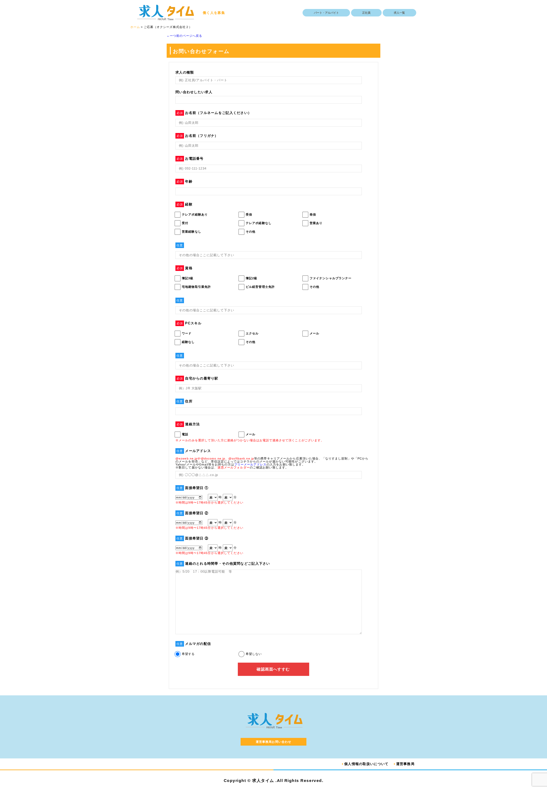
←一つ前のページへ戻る (184, 35)
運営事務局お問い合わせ (273, 741)
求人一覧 (399, 12)
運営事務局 (405, 764)
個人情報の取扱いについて (366, 764)
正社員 (366, 12)
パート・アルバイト (326, 12)
